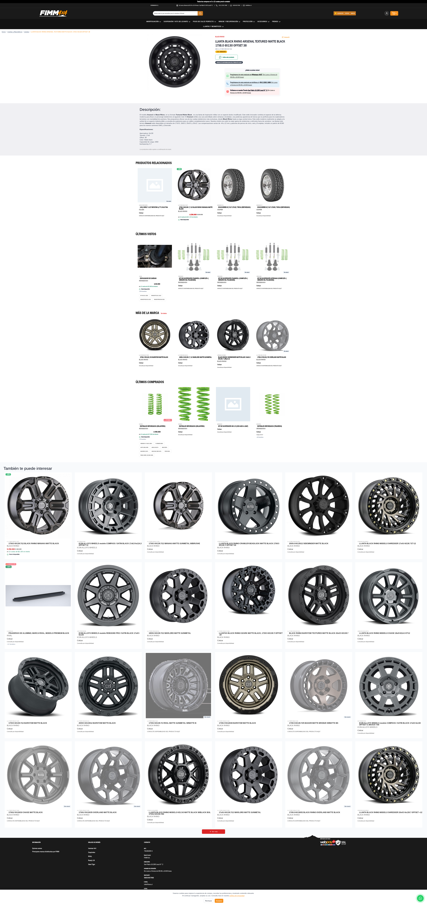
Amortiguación (152, 21)
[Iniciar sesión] (387, 13)
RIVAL (90, 856)
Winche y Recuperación (228, 21)
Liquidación (340, 13)
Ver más (215, 831)
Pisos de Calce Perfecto (203, 21)
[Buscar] (200, 13)
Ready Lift (91, 860)
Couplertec (91, 852)
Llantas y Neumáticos (212, 26)
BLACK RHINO (219, 36)
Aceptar (219, 901)
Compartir (287, 37)
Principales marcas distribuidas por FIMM (45, 851)
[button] (174, 62)
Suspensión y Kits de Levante (176, 21)
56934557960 (236, 5)
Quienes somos (37, 848)
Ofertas (347, 13)
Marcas (353, 13)
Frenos (275, 21)
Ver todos (164, 313)
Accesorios (262, 21)
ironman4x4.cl (154, 5)
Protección (247, 21)
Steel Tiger (91, 864)
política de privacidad (237, 896)
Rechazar (208, 901)
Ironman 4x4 (92, 848)
